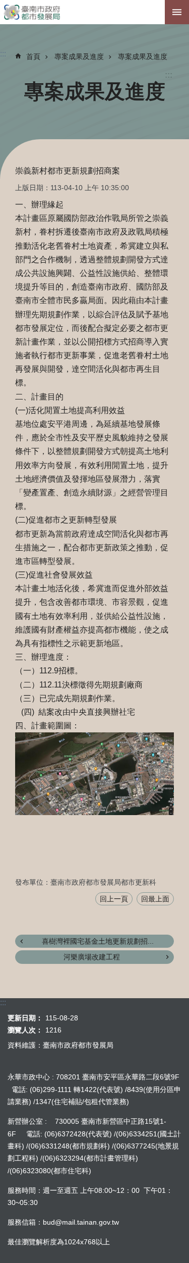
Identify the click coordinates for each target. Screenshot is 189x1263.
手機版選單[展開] (177, 12)
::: (168, 75)
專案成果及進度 (79, 56)
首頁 (33, 56)
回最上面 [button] (155, 899)
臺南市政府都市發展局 (94, 12)
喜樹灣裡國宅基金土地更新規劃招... (98, 941)
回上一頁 (114, 899)
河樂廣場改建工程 (92, 957)
